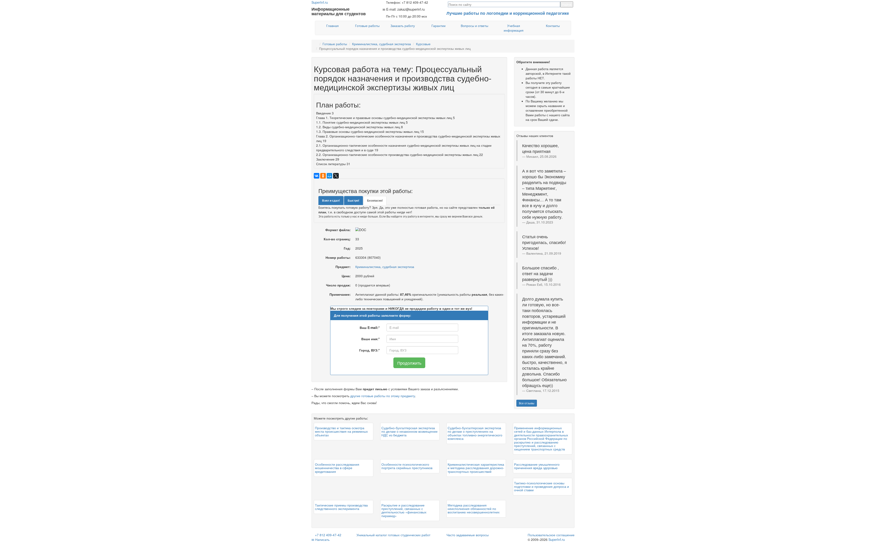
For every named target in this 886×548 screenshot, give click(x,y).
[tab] (331, 200)
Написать (321, 539)
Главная (332, 25)
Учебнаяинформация (514, 28)
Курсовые (423, 44)
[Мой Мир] (329, 176)
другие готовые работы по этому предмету (382, 395)
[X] (336, 176)
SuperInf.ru (556, 539)
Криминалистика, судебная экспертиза (381, 44)
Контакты (553, 25)
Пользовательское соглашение (551, 535)
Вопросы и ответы (474, 25)
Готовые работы (367, 25)
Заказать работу (402, 25)
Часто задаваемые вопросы (467, 535)
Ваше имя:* (370, 339)
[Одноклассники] (323, 176)
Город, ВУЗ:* (369, 350)
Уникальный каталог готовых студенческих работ (393, 535)
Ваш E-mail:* (370, 327)
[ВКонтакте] (316, 176)
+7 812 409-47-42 (327, 535)
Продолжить (409, 363)
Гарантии (438, 25)
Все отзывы (526, 403)
